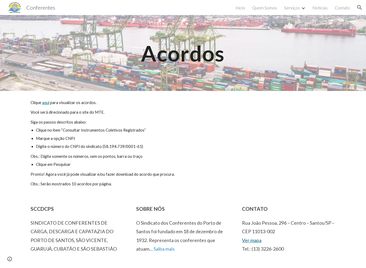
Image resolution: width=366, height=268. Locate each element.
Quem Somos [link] (264, 7)
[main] (183, 52)
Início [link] (240, 7)
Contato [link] (342, 7)
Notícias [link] (320, 7)
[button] (359, 7)
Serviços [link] (292, 7)
